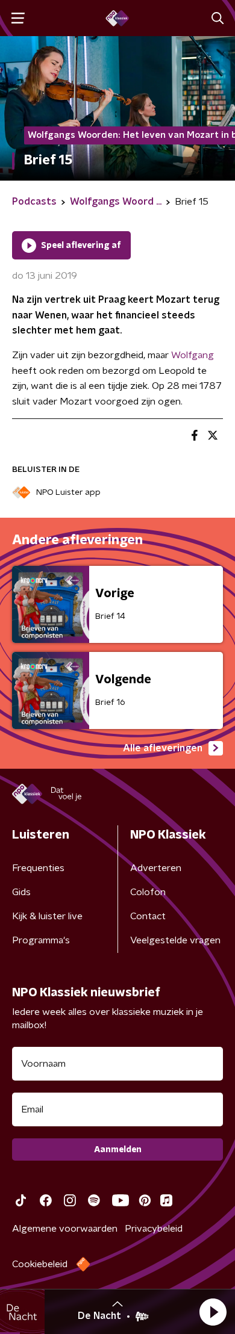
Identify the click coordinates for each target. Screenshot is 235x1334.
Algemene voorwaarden (65, 1228)
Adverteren (155, 868)
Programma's (41, 940)
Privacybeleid (154, 1228)
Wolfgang (192, 355)
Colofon (148, 892)
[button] (212, 1311)
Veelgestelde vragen (175, 940)
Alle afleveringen (162, 748)
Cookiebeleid (39, 1264)
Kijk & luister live (47, 916)
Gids (21, 892)
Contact (148, 916)
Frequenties (38, 868)
